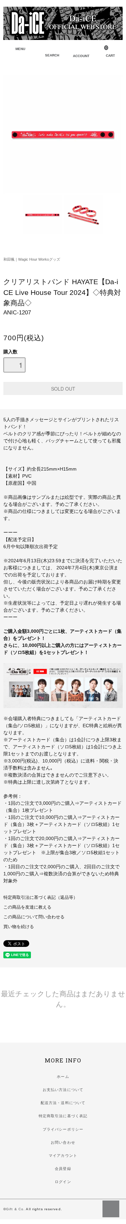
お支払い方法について (63, 1090)
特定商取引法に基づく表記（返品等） (40, 897)
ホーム (63, 1077)
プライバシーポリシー (63, 1129)
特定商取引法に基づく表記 (63, 1116)
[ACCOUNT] (76, 50)
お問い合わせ (63, 1142)
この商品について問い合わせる (34, 917)
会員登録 (63, 1169)
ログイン (63, 1182)
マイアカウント (63, 1155)
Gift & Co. (15, 1209)
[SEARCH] (48, 50)
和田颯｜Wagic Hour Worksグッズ (31, 259)
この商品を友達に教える (27, 907)
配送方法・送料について (63, 1103)
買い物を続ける (18, 926)
